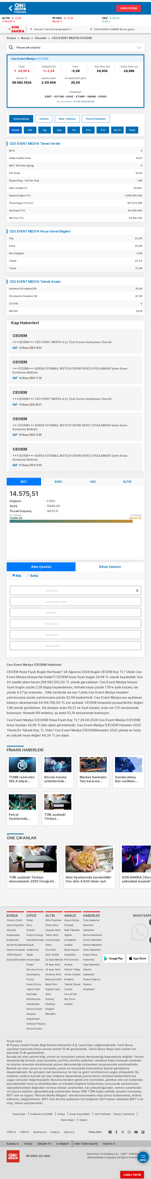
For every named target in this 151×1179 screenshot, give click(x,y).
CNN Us (11, 1131)
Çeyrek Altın (52, 645)
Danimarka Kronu (33, 977)
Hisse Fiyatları (15, 925)
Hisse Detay (21, 118)
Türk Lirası (51, 590)
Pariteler (32, 994)
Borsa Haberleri (92, 934)
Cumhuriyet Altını (56, 601)
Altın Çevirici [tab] (41, 567)
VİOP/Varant (14, 954)
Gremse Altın (53, 974)
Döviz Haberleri (92, 939)
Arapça (55, 1131)
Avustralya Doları (33, 962)
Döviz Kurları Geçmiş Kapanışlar (34, 1013)
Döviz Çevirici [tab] (110, 567)
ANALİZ (70, 916)
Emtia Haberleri (92, 944)
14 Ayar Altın (53, 969)
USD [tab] (93, 481)
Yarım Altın (51, 634)
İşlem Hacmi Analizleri (71, 952)
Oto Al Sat (70, 994)
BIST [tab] (24, 481)
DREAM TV (44, 1143)
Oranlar (44, 118)
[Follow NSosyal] (110, 1132)
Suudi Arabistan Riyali (33, 949)
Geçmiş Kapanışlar (13, 932)
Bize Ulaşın (68, 1119)
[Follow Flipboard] (143, 1132)
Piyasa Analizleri (89, 987)
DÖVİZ (32, 916)
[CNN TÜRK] (13, 1155)
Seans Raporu (91, 979)
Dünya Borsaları (16, 959)
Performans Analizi (71, 962)
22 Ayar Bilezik (54, 959)
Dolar (30, 920)
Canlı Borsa (128, 8)
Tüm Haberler (91, 920)
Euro (29, 925)
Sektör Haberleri (88, 972)
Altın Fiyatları (53, 920)
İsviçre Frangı (35, 934)
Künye (61, 1114)
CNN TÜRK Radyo (86, 1143)
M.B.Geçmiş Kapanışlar (34, 1001)
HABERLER (91, 916)
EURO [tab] (58, 481)
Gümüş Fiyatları (50, 1001)
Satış (34, 576)
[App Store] (137, 958)
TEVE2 (28, 1143)
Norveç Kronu (35, 969)
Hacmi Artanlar (16, 949)
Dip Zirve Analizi (69, 1001)
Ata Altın (50, 949)
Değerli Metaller (50, 1011)
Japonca (69, 1131)
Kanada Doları (35, 939)
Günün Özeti (14, 920)
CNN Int (24, 1131)
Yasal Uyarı (19, 1114)
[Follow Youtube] (136, 1132)
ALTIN (50, 916)
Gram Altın (51, 623)
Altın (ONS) (52, 954)
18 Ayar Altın (52, 964)
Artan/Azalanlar (17, 944)
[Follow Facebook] (116, 1132)
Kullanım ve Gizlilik (41, 1114)
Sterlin (31, 930)
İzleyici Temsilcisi (123, 1114)
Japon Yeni (33, 989)
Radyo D (109, 1143)
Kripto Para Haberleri (90, 957)
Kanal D (13, 1143)
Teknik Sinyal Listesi (72, 987)
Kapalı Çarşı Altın (52, 992)
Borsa (12, 916)
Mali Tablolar (67, 118)
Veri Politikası (102, 1114)
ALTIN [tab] (127, 481)
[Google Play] (114, 958)
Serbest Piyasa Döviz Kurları (36, 1026)
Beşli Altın (51, 984)
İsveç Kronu (34, 984)
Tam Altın (51, 612)
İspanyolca (40, 1131)
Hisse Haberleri (96, 118)
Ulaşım (83, 1119)
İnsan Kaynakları (80, 1114)
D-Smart (62, 1143)
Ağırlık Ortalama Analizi (70, 939)
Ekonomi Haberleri (88, 927)
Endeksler (13, 939)
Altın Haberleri (92, 949)
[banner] (21, 8)
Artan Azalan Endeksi (72, 977)
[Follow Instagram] (129, 1132)
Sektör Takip (72, 969)
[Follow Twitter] (122, 1132)
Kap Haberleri (91, 964)
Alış (18, 576)
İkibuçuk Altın (53, 979)
